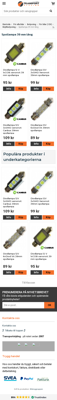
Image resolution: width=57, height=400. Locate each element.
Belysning (31, 24)
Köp (21, 88)
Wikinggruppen (36, 389)
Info (8, 88)
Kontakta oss (9, 325)
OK (49, 305)
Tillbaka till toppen (14, 330)
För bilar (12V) (45, 24)
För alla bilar (18, 24)
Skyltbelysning (9, 27)
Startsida (6, 24)
